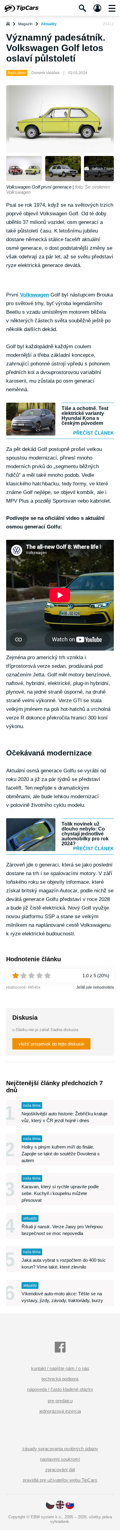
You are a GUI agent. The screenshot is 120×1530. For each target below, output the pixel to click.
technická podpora (60, 1378)
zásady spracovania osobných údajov (60, 1448)
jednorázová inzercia (60, 1411)
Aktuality (49, 24)
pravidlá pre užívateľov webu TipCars (60, 1480)
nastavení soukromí (60, 1459)
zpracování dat (60, 1469)
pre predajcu (60, 1400)
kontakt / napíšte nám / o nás (60, 1368)
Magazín (25, 24)
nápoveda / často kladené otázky (60, 1389)
